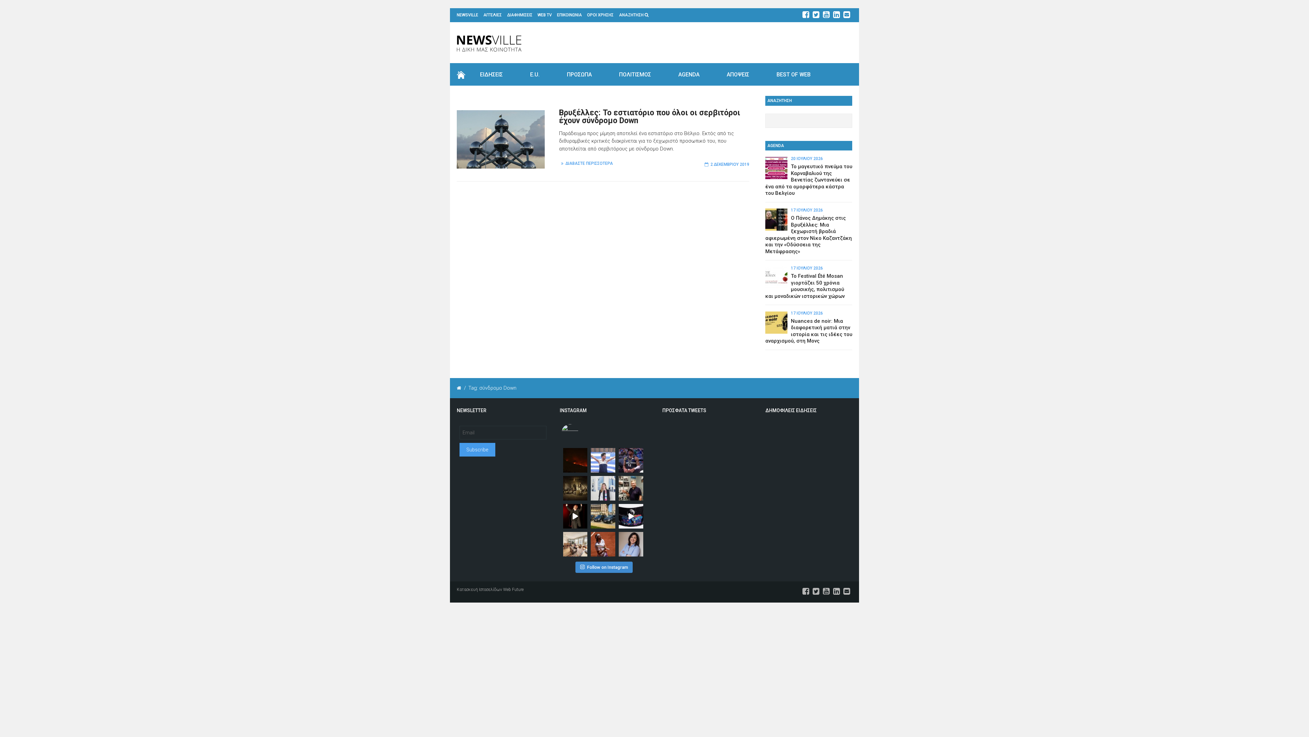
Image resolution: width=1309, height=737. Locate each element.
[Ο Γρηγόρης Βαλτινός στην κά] (575, 516)
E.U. (535, 74)
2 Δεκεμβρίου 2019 (729, 164)
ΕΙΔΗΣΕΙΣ (491, 74)
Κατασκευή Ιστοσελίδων (479, 589)
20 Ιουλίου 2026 (807, 158)
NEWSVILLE (467, 15)
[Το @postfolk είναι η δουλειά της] (631, 516)
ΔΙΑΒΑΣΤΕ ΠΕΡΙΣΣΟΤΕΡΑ (589, 163)
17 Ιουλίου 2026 (807, 210)
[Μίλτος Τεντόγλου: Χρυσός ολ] (603, 460)
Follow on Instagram (607, 567)
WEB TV (545, 15)
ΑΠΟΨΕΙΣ (738, 74)
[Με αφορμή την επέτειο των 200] (575, 488)
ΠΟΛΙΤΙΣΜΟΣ (635, 74)
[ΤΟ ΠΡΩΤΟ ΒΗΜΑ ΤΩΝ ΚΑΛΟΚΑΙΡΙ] (603, 516)
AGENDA (688, 74)
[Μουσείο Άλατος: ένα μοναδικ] (631, 488)
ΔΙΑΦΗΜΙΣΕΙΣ (519, 15)
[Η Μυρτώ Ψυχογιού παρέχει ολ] (631, 544)
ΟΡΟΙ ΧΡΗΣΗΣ (600, 15)
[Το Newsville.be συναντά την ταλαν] (603, 488)
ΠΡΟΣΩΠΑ (579, 74)
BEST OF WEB (794, 74)
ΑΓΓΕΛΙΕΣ (492, 15)
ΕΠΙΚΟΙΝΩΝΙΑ (569, 15)
